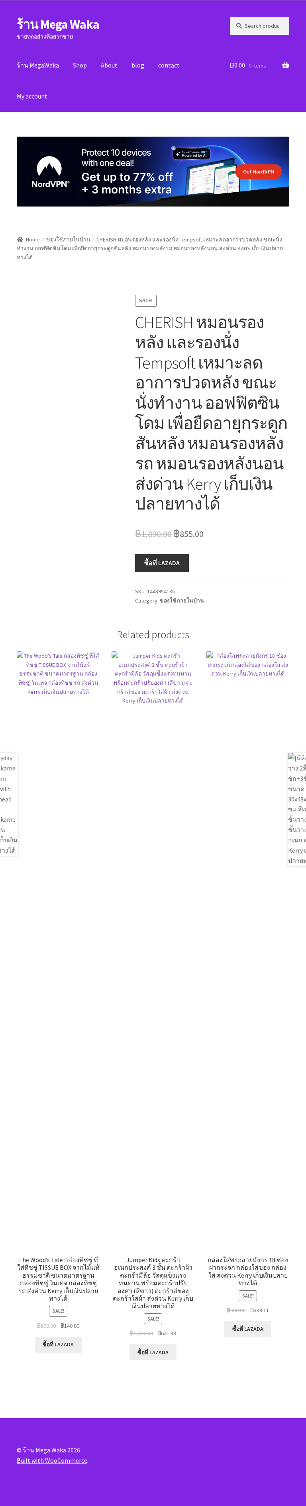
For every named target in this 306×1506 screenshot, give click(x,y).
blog (137, 65)
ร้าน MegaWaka (38, 65)
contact (169, 65)
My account (32, 96)
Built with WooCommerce (52, 1460)
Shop (80, 65)
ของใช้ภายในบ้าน (68, 239)
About (109, 65)
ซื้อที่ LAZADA (162, 563)
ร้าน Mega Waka (58, 24)
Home (33, 239)
